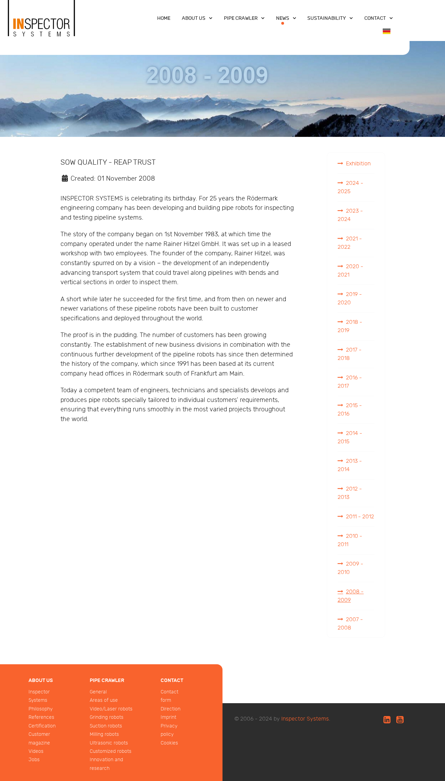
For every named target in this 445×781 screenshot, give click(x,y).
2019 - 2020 (350, 298)
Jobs (34, 760)
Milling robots (104, 734)
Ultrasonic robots (109, 743)
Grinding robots (106, 717)
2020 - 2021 (350, 270)
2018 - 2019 (350, 326)
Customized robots (110, 751)
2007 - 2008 (350, 623)
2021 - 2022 (350, 243)
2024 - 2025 (350, 187)
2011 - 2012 (360, 516)
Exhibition (358, 164)
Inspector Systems (305, 719)
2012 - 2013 (350, 493)
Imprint (168, 717)
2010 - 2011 (350, 540)
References (41, 717)
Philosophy (40, 709)
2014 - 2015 (350, 437)
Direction (170, 709)
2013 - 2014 (350, 465)
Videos (36, 751)
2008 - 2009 (351, 596)
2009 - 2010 (350, 568)
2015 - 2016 (350, 409)
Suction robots (106, 726)
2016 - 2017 (350, 382)
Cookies (169, 743)
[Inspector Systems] (41, 25)
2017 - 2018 (350, 354)
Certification (42, 726)
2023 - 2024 (350, 215)
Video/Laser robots (111, 709)
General (98, 692)
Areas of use (104, 700)
